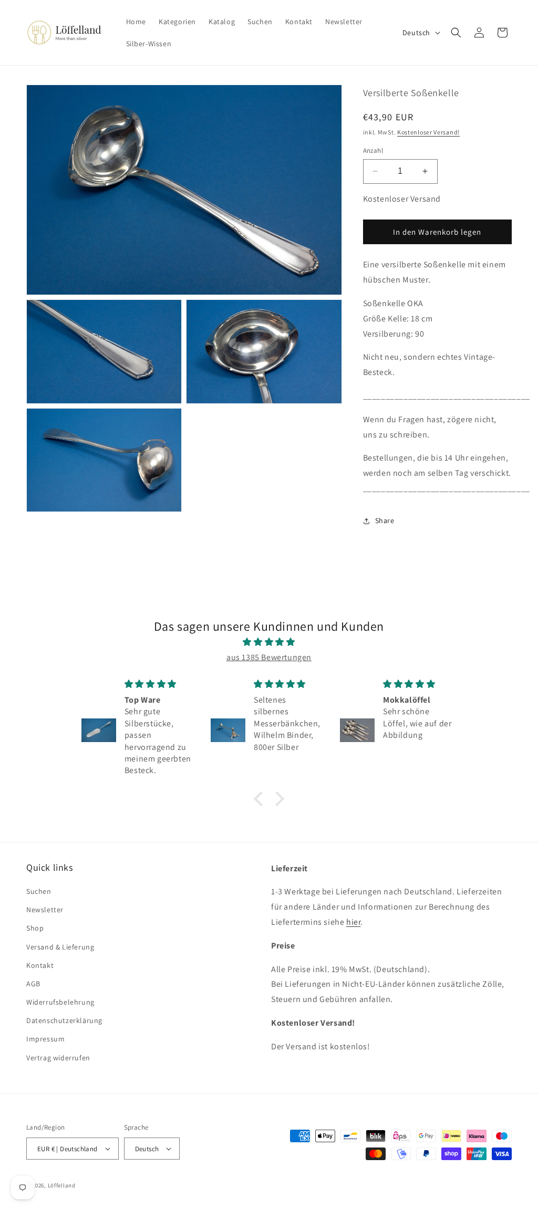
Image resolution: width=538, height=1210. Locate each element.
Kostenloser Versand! (428, 132)
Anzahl (373, 150)
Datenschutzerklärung (64, 1020)
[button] (456, 32)
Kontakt (40, 965)
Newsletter (45, 909)
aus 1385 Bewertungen (269, 657)
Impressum (45, 1039)
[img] (269, 642)
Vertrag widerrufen (58, 1057)
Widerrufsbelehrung (60, 1002)
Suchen (38, 891)
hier (353, 921)
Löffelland (62, 1185)
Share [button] (385, 520)
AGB (33, 983)
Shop (35, 928)
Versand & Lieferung (60, 947)
